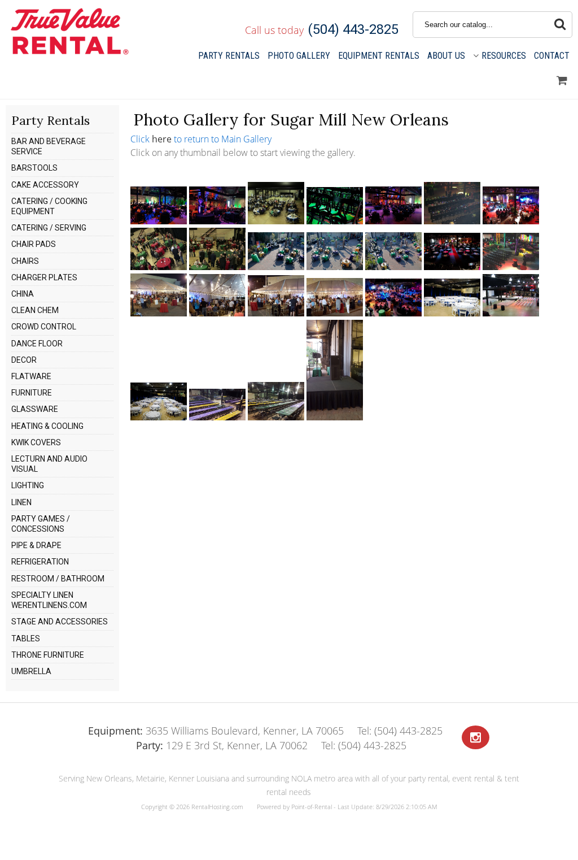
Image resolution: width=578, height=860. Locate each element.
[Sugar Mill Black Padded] (393, 221)
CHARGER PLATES (44, 277)
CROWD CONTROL (43, 326)
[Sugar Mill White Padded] (452, 313)
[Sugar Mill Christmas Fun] (158, 266)
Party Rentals (229, 55)
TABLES (25, 638)
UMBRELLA (31, 671)
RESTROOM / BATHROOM (57, 578)
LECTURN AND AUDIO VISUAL (49, 464)
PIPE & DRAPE (36, 545)
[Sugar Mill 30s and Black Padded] (158, 221)
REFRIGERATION (40, 561)
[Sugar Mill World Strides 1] (217, 417)
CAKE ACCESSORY (45, 184)
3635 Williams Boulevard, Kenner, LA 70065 (216, 730)
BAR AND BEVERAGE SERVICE (48, 146)
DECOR (24, 359)
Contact (552, 55)
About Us (446, 55)
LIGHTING (27, 485)
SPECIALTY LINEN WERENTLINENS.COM (49, 600)
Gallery (299, 55)
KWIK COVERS (36, 442)
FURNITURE (31, 392)
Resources (503, 55)
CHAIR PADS (33, 244)
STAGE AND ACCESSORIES (59, 621)
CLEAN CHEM (35, 310)
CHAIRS (25, 261)
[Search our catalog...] (560, 25)
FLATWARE (31, 376)
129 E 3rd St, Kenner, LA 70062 (222, 745)
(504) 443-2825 (353, 29)
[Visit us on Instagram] (475, 737)
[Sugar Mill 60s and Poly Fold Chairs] (276, 221)
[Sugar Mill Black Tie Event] (452, 221)
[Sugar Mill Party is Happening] (393, 313)
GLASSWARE (34, 409)
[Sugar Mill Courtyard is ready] (276, 266)
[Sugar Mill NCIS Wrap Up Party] (276, 313)
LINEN (21, 502)
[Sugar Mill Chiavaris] (511, 221)
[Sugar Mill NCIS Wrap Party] (158, 313)
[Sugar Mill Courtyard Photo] (334, 266)
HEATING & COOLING (47, 426)
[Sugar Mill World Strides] (334, 417)
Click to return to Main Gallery (201, 139)
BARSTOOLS (34, 167)
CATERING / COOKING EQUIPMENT (49, 206)
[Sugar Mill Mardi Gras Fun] (511, 266)
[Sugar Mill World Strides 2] (276, 417)
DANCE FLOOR (37, 343)
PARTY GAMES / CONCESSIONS (40, 523)
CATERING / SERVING (48, 227)
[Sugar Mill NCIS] (334, 313)
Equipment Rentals (378, 55)
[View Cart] (562, 80)
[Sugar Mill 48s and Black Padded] (217, 221)
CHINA (22, 293)
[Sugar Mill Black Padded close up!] (334, 221)
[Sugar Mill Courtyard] (393, 266)
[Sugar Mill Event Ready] (452, 266)
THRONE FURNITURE (47, 654)
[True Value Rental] (69, 53)
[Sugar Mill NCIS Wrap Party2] (217, 313)
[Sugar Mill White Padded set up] (511, 313)
